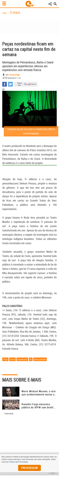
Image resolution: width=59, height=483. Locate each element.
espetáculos (22, 359)
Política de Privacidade (18, 462)
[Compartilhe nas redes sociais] (50, 3)
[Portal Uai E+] (30, 4)
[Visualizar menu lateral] (4, 3)
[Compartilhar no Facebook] (4, 84)
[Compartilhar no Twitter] (10, 84)
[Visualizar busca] (55, 3)
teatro (12, 359)
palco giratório (40, 359)
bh (31, 359)
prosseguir (29, 467)
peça (5, 359)
